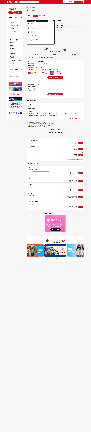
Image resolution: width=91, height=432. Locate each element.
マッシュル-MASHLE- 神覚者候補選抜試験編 (40, 171)
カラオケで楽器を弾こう (13, 53)
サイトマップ (11, 118)
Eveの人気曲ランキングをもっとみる (75, 159)
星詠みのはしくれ (60, 71)
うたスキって (19, 8)
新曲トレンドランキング (13, 25)
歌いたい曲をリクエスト (13, 51)
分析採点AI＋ (11, 45)
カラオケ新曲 (11, 22)
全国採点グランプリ (12, 42)
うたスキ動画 (11, 48)
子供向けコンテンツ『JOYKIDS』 (15, 63)
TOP (27, 7)
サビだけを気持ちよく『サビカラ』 (15, 60)
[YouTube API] (37, 126)
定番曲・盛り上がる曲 (13, 34)
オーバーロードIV (35, 204)
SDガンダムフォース (36, 187)
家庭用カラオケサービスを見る (76, 118)
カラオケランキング (12, 20)
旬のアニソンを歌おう (13, 31)
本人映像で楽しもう (12, 28)
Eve (36, 7)
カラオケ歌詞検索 (32, 7)
